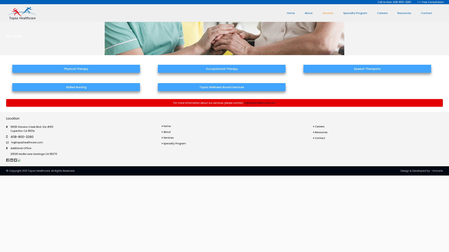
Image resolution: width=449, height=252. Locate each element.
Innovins (438, 171)
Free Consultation (433, 2)
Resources (404, 13)
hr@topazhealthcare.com (260, 103)
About (309, 13)
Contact (426, 13)
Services (328, 13)
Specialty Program (355, 13)
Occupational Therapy (222, 69)
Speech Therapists (367, 69)
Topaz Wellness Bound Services (221, 87)
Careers (382, 13)
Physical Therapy (76, 69)
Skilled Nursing (76, 87)
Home (291, 13)
